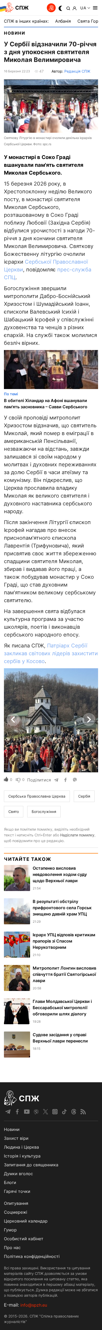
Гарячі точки (17, 1191)
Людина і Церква (21, 1147)
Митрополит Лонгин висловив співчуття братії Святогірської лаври (64, 974)
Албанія (63, 21)
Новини (14, 33)
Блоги (10, 1182)
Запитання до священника (31, 1164)
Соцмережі (15, 1212)
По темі (11, 394)
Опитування (16, 1203)
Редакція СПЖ (77, 71)
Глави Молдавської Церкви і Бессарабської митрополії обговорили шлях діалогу (62, 1007)
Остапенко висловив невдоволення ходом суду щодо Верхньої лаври (60, 874)
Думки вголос (18, 1173)
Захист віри (16, 1138)
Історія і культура (22, 1156)
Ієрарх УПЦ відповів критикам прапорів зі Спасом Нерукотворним (64, 941)
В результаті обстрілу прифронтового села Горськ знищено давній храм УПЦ (62, 908)
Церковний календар (26, 1221)
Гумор (10, 1229)
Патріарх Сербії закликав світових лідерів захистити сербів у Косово (51, 653)
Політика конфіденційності (32, 1256)
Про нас (12, 1247)
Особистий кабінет (23, 1238)
